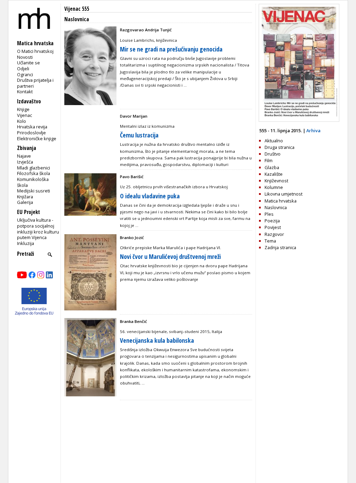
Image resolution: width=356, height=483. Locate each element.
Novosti (25, 57)
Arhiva (313, 130)
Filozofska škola (33, 173)
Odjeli (23, 68)
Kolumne (274, 187)
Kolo (21, 121)
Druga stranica (279, 147)
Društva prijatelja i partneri (35, 83)
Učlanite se (28, 63)
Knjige (23, 109)
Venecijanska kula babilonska (157, 340)
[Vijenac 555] (299, 120)
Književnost (276, 180)
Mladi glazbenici (33, 168)
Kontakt (25, 91)
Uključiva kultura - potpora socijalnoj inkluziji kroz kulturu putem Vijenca (38, 228)
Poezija (272, 220)
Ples (269, 214)
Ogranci (25, 74)
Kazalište (274, 174)
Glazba (272, 167)
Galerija (25, 202)
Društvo (273, 154)
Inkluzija (25, 243)
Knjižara (25, 196)
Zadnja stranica (280, 247)
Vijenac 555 (76, 9)
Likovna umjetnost (283, 194)
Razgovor (274, 234)
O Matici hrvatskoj (35, 51)
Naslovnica (276, 207)
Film (269, 160)
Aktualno (274, 140)
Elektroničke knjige (36, 138)
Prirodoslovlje (31, 132)
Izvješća (25, 162)
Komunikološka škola (33, 182)
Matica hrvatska (281, 201)
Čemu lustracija (139, 135)
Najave (24, 156)
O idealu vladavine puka (150, 196)
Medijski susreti (33, 191)
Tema (270, 241)
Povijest (273, 227)
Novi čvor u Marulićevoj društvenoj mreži (170, 256)
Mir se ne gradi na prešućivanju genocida (171, 49)
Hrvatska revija (32, 127)
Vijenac (24, 115)
